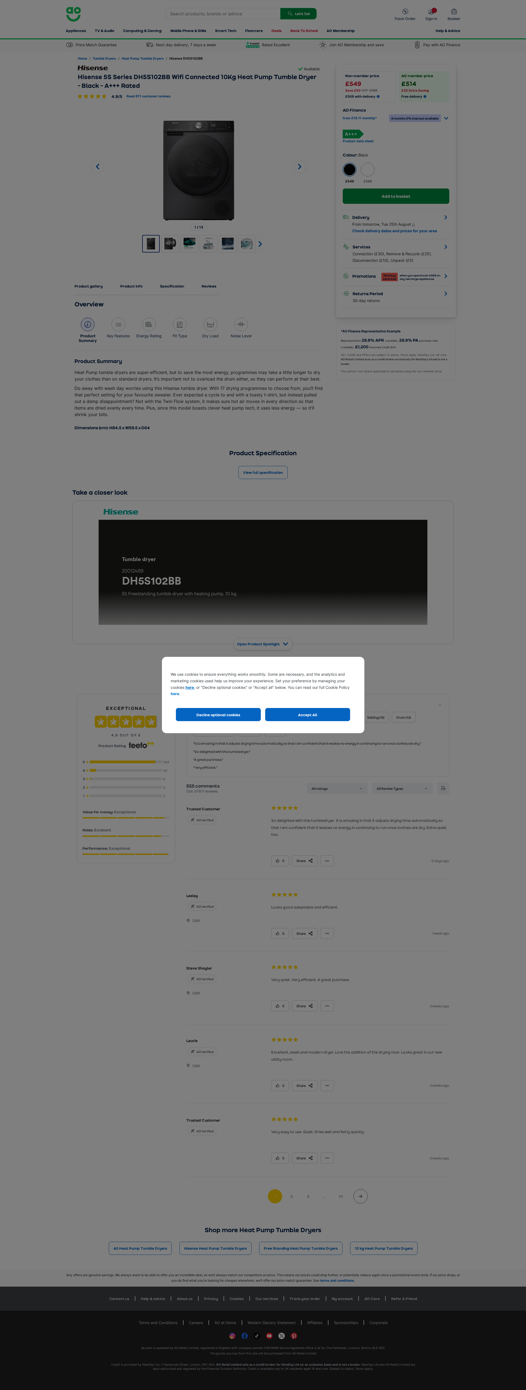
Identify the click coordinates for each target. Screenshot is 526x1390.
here (189, 687)
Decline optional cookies (218, 714)
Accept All (307, 714)
